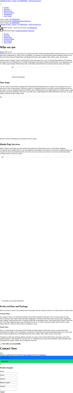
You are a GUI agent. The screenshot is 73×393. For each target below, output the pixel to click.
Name (2, 371)
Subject (2, 379)
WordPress (42, 355)
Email (2, 375)
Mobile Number (5, 382)
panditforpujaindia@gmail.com (21, 21)
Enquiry (3, 386)
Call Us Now (5, 357)
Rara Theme (28, 355)
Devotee (6, 7)
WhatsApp (4, 361)
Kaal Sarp (7, 9)
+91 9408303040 (14, 19)
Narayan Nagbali (9, 12)
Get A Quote (7, 16)
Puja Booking (8, 14)
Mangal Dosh (8, 11)
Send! (2, 392)
